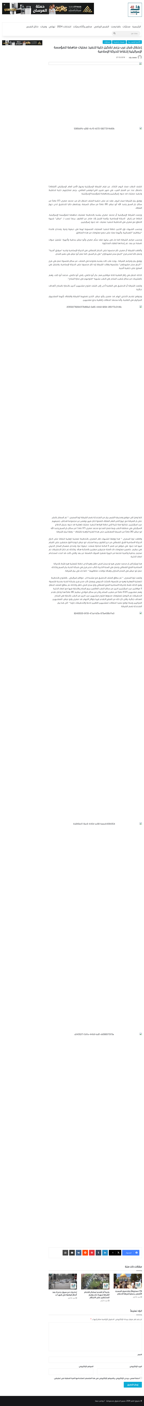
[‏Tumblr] (98, 1252)
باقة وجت (116, 26)
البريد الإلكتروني (136, 1366)
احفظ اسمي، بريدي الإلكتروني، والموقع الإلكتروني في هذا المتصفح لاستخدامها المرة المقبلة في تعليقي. (97, 1378)
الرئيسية (136, 26)
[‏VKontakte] (78, 1252)
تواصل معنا (99, 1401)
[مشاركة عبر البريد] (72, 1252)
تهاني (52, 26)
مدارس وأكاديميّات (82, 26)
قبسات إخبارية (119, 42)
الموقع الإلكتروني (86, 1366)
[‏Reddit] (85, 1252)
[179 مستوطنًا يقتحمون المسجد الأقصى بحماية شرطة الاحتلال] (128, 1281)
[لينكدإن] (105, 1252)
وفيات (43, 26)
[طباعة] (65, 1252)
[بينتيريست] (92, 1252)
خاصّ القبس (32, 26)
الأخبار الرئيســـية (134, 42)
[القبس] (135, 10)
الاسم (140, 1355)
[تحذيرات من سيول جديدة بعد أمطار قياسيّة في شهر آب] (63, 1281)
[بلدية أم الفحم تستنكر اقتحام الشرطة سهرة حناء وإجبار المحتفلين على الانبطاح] (95, 1281)
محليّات (126, 26)
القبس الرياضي (101, 26)
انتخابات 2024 (64, 26)
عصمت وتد (133, 57)
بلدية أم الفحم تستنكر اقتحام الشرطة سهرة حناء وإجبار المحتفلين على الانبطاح (96, 1295)
